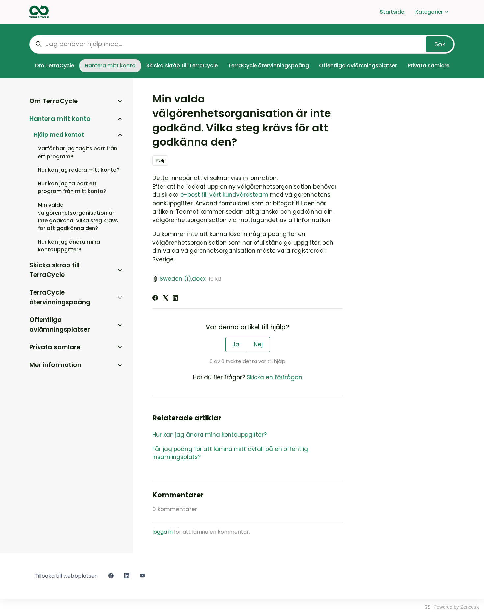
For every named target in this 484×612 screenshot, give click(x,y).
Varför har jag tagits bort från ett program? (77, 152)
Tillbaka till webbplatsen (66, 576)
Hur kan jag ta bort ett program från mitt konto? (72, 187)
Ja (235, 344)
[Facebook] (155, 299)
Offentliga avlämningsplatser (358, 65)
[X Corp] (165, 299)
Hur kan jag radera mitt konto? (79, 170)
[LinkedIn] (175, 299)
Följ (160, 160)
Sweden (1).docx (183, 279)
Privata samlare (428, 65)
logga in (162, 532)
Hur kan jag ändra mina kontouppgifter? (209, 435)
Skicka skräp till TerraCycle (182, 65)
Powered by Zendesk (456, 607)
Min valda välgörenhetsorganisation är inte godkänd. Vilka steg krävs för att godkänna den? (78, 216)
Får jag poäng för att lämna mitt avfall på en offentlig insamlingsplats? (230, 453)
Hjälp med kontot (59, 135)
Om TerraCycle (54, 65)
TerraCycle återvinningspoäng (268, 65)
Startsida (392, 11)
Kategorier (429, 11)
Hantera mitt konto (110, 65)
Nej (258, 344)
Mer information (55, 365)
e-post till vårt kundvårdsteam (224, 195)
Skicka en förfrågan (274, 377)
